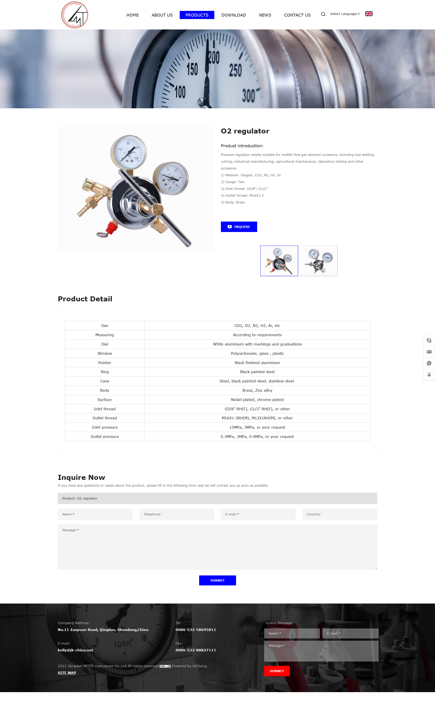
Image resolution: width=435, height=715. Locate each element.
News (265, 14)
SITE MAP (67, 673)
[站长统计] (165, 666)
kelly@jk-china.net (75, 650)
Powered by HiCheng (189, 666)
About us (162, 14)
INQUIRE (242, 227)
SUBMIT (217, 580)
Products (197, 14)
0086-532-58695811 (196, 630)
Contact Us (297, 14)
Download (233, 14)
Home (132, 14)
